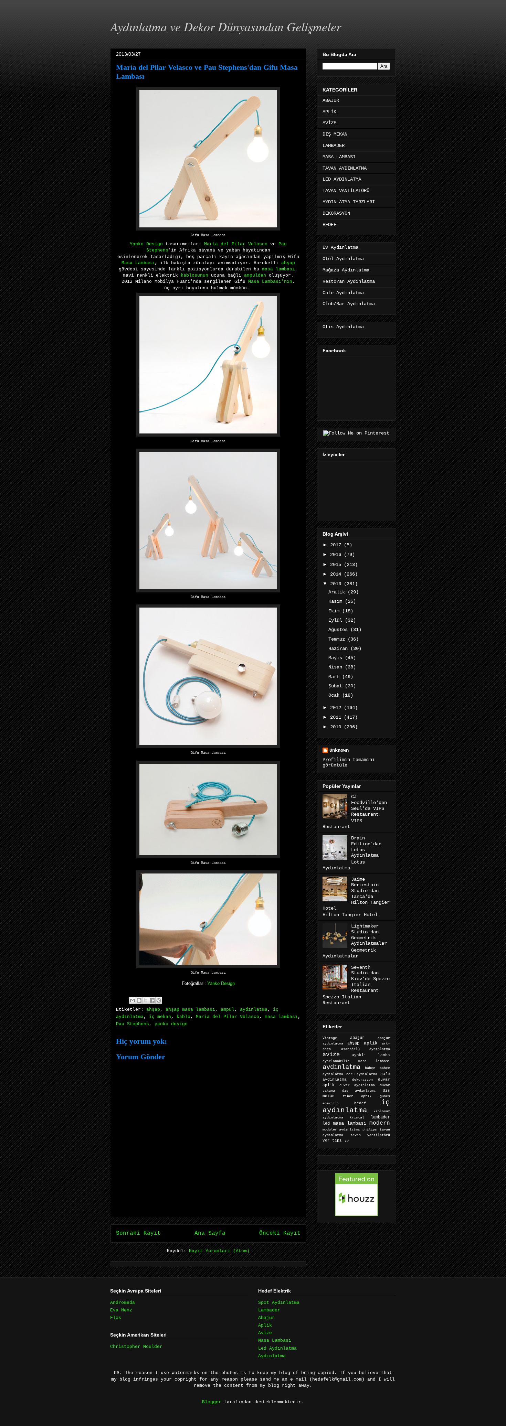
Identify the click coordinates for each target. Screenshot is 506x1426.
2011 (337, 717)
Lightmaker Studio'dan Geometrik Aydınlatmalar (369, 934)
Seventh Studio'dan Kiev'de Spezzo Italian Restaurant (370, 979)
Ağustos (339, 629)
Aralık (338, 592)
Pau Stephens (132, 1024)
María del (235, 244)
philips (369, 1130)
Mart (335, 676)
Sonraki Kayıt (138, 1233)
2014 (337, 574)
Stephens (157, 250)
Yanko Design (146, 244)
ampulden (255, 275)
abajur (357, 1038)
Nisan (336, 667)
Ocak (335, 695)
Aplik (265, 1325)
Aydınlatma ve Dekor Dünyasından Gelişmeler (225, 26)
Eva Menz (121, 1310)
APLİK (329, 112)
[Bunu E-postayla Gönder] (132, 1000)
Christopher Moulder (136, 1346)
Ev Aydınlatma (340, 247)
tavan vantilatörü (370, 1135)
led (326, 1123)
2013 (337, 584)
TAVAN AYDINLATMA (345, 168)
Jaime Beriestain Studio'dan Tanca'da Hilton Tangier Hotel (356, 894)
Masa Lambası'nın (270, 281)
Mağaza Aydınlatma (346, 270)
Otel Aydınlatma (343, 258)
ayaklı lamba (371, 1055)
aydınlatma (253, 1009)
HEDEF (329, 224)
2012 (337, 707)
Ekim (335, 611)
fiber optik (357, 1096)
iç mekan (160, 1016)
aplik (371, 1043)
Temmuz (338, 639)
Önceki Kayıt (280, 1233)
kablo (183, 1016)
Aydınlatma (272, 1356)
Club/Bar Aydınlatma (349, 304)
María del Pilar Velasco (227, 1016)
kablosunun (194, 275)
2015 (337, 564)
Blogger (211, 1402)
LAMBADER (334, 145)
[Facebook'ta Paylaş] (152, 1000)
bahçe (370, 1068)
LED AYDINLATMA (342, 179)
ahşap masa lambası (190, 1009)
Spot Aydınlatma (278, 1302)
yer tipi (332, 1140)
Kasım (336, 601)
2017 (337, 545)
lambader (380, 1117)
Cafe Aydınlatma (343, 293)
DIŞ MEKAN (335, 134)
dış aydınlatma (359, 1091)
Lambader (269, 1310)
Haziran (339, 648)
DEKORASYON (336, 213)
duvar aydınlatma (357, 1085)
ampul (227, 1009)
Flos (115, 1317)
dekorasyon (362, 1079)
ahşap (288, 263)
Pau (282, 244)
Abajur (266, 1317)
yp (347, 1141)
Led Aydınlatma (277, 1348)
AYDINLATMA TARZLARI (349, 202)
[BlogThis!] (139, 1000)
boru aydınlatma (362, 1074)
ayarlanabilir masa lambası (356, 1061)
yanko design (171, 1024)
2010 (337, 727)
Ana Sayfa (209, 1233)
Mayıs (336, 658)
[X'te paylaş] (145, 1000)
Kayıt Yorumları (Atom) (219, 1251)
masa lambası (278, 269)
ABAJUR (331, 100)
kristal (357, 1117)
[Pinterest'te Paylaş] (158, 1000)
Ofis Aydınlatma (343, 327)
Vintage (330, 1038)
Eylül (336, 620)
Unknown (339, 750)
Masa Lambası (138, 263)
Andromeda (122, 1302)
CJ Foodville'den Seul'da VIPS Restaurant (369, 805)
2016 (337, 554)
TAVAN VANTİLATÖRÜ (346, 190)
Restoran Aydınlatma (349, 281)
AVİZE (329, 123)
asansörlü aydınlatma (365, 1049)
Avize (265, 1333)
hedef (360, 1103)
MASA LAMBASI (339, 157)
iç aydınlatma (356, 1106)
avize (331, 1054)
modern (379, 1123)
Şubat (336, 686)
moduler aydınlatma (341, 1130)
